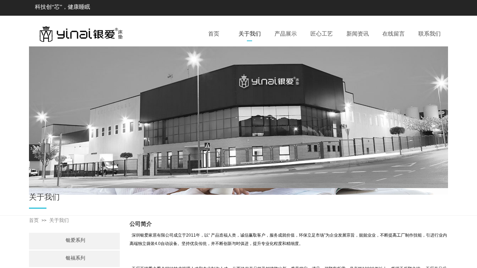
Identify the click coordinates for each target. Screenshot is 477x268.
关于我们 (59, 220)
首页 (34, 220)
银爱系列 (75, 240)
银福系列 (75, 258)
